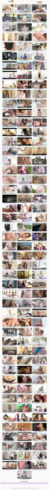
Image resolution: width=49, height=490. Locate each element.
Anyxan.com (13, 487)
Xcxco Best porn (35, 483)
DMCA (18, 487)
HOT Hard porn (19, 483)
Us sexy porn (25, 483)
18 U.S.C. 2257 (23, 487)
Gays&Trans (45, 483)
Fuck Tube (29, 483)
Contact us (36, 487)
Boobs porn (41, 483)
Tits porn (14, 483)
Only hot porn (9, 483)
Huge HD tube (3, 483)
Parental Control (30, 487)
